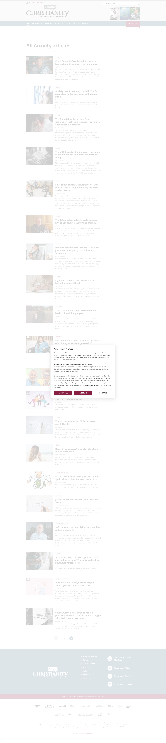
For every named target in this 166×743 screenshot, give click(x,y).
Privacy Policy (64, 385)
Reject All (82, 393)
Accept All (63, 393)
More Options (102, 393)
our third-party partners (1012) (87, 355)
